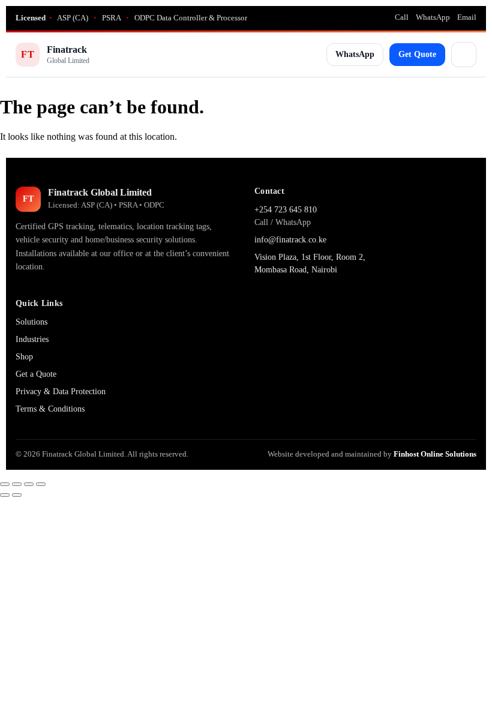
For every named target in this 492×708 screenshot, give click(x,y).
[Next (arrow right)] (17, 495)
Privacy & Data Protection (61, 391)
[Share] (29, 484)
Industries (32, 339)
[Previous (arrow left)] (5, 495)
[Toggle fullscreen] (17, 484)
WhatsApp (433, 17)
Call (402, 17)
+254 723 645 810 (285, 209)
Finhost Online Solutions (435, 453)
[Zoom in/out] (5, 484)
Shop (24, 356)
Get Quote (417, 54)
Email (466, 17)
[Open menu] (463, 54)
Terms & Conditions (50, 408)
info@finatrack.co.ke (290, 239)
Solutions (31, 321)
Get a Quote (36, 374)
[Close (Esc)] (41, 484)
